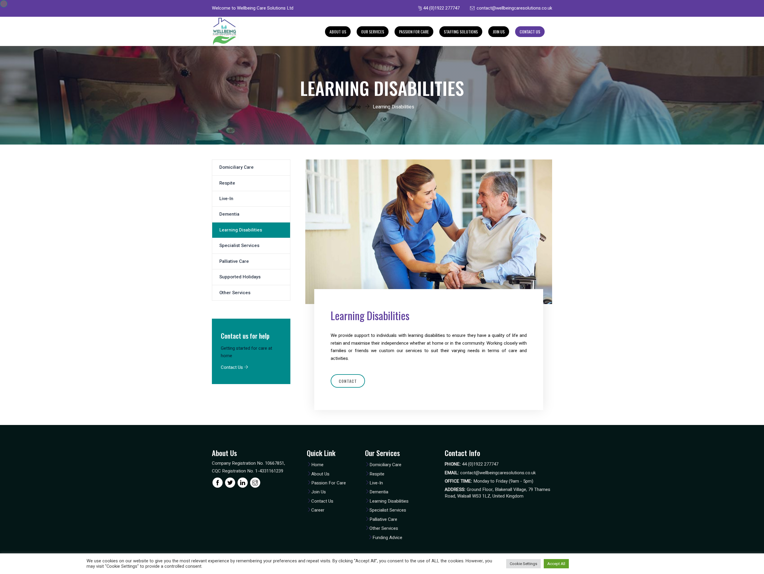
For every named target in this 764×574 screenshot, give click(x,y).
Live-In (226, 198)
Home (354, 106)
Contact (348, 381)
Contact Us (530, 31)
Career (317, 510)
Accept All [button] (556, 564)
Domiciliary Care (236, 167)
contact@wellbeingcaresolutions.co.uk (514, 8)
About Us (337, 31)
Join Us (499, 31)
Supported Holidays (240, 277)
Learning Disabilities (240, 230)
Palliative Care (234, 261)
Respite (227, 183)
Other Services (234, 292)
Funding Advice (387, 537)
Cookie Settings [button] (523, 564)
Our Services (372, 31)
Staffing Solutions (461, 31)
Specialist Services (239, 245)
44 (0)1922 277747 (441, 8)
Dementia (229, 214)
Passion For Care (414, 31)
